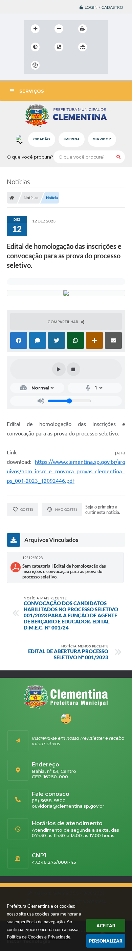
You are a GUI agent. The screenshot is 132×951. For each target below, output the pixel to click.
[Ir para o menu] (69, 65)
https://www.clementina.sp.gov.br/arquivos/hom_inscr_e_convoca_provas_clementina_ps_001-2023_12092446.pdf (66, 471)
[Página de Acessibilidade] (35, 65)
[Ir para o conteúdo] (54, 65)
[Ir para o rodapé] (99, 65)
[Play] (59, 369)
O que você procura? (30, 157)
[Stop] (73, 369)
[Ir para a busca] (84, 65)
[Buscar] (118, 157)
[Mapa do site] (82, 47)
